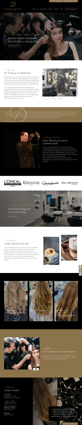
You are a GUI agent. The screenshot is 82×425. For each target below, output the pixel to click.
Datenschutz (73, 423)
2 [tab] (62, 55)
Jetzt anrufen (13, 216)
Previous (34, 369)
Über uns (35, 9)
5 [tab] (69, 55)
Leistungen (43, 9)
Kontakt (56, 9)
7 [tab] (74, 55)
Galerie (50, 9)
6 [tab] (72, 55)
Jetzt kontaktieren (71, 9)
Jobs (61, 9)
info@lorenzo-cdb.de (70, 1)
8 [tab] (77, 55)
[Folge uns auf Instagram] (80, 270)
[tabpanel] (41, 34)
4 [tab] (67, 55)
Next (37, 369)
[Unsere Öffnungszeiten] (80, 266)
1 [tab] (60, 55)
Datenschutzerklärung (63, 418)
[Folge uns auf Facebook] (80, 274)
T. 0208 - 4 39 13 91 (56, 1)
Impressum (66, 423)
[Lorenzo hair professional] (13, 6)
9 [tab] (63, 99)
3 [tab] (65, 55)
